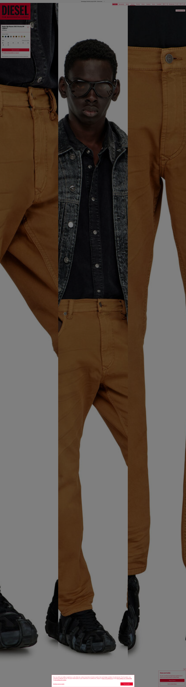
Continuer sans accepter (58, 684)
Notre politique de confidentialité (124, 678)
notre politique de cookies (60, 680)
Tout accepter (126, 684)
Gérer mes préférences (107, 678)
